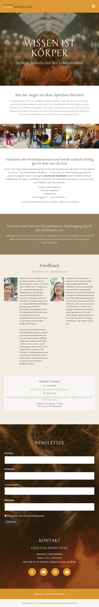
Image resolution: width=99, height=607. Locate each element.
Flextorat (72, 603)
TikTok (73, 561)
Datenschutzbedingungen (33, 516)
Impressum (39, 594)
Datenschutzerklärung (55, 594)
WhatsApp (9, 500)
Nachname (10, 469)
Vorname (9, 453)
